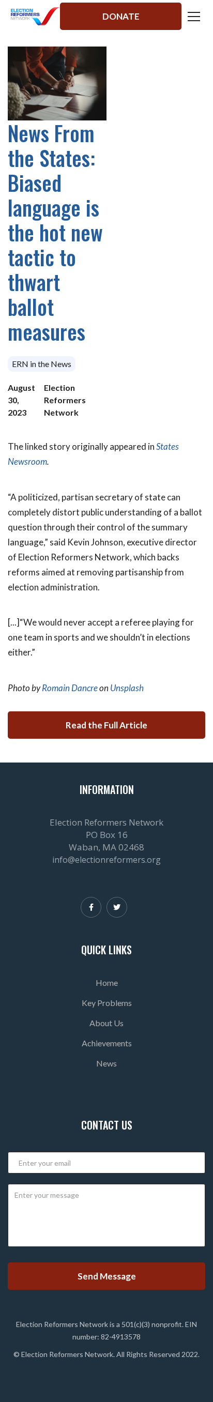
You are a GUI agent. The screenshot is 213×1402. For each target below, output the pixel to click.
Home (107, 982)
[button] (191, 16)
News (106, 1063)
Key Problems (107, 1003)
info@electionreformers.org (106, 859)
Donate (121, 16)
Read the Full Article (106, 725)
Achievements (107, 1043)
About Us (106, 1023)
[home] (35, 16)
